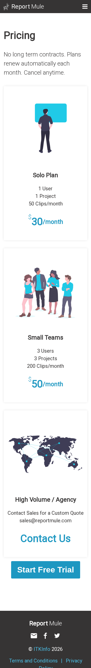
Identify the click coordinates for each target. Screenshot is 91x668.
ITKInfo (42, 649)
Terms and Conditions (33, 661)
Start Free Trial (45, 569)
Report (27, 6)
